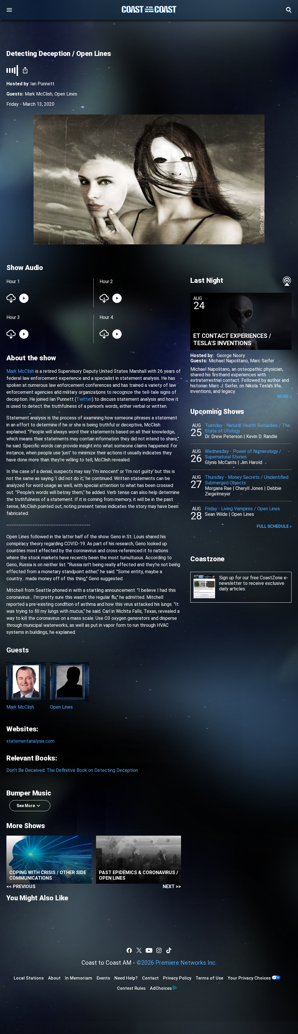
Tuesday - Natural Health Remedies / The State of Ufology (247, 428)
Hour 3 (13, 317)
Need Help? (126, 978)
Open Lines (65, 94)
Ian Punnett (42, 84)
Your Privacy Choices (249, 978)
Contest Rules (131, 988)
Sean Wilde (216, 514)
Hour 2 (106, 281)
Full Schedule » (274, 526)
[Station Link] (149, 10)
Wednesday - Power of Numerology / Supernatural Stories (243, 454)
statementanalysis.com (30, 741)
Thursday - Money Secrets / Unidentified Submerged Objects (246, 480)
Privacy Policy (177, 978)
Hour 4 (106, 317)
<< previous (21, 886)
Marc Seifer (262, 361)
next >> (172, 886)
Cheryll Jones (249, 488)
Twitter (84, 399)
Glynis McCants (221, 462)
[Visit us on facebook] (129, 950)
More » (284, 396)
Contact (150, 978)
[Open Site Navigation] (9, 10)
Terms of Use (209, 978)
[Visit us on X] (139, 950)
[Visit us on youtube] (149, 950)
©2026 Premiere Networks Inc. (176, 962)
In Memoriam (78, 978)
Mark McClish (38, 94)
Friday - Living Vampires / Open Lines (242, 508)
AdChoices (161, 988)
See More (26, 805)
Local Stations (29, 978)
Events (103, 978)
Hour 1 (13, 281)
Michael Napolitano (228, 361)
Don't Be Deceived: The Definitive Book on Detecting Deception (72, 770)
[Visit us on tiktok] (168, 950)
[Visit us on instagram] (158, 950)
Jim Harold (251, 462)
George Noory (231, 355)
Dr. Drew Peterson (223, 436)
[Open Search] (288, 10)
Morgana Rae (218, 488)
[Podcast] (287, 281)
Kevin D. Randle (261, 436)
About (54, 978)
